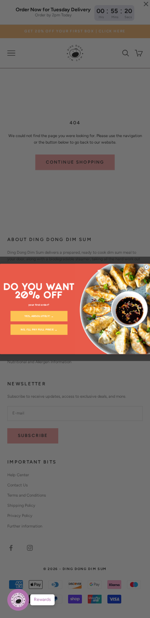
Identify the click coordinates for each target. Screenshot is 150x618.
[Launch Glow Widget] (18, 600)
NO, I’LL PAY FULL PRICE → (39, 329)
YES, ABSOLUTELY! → (39, 316)
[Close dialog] (146, 267)
